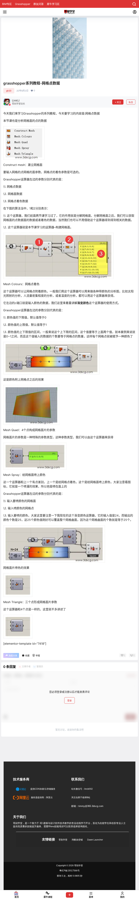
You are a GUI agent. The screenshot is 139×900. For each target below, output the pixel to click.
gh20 (8, 90)
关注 (119, 102)
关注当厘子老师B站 (80, 797)
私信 (131, 102)
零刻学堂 (63, 839)
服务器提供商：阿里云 (41, 797)
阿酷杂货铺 (77, 839)
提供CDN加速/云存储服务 (42, 789)
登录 (69, 700)
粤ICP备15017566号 (69, 870)
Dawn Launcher (95, 839)
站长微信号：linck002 (82, 789)
